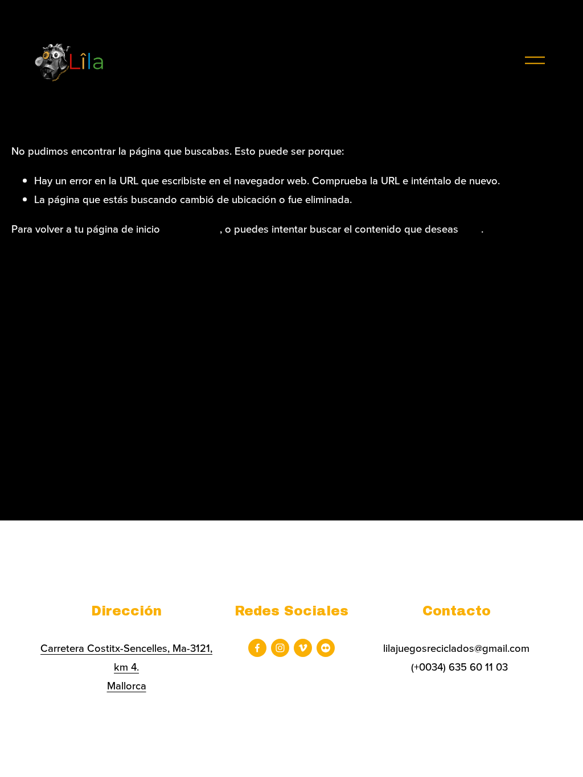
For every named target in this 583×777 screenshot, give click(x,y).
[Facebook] (257, 648)
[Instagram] (280, 648)
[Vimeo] (303, 648)
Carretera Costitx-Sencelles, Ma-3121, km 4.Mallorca (126, 666)
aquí (471, 228)
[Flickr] (326, 648)
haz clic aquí (191, 228)
